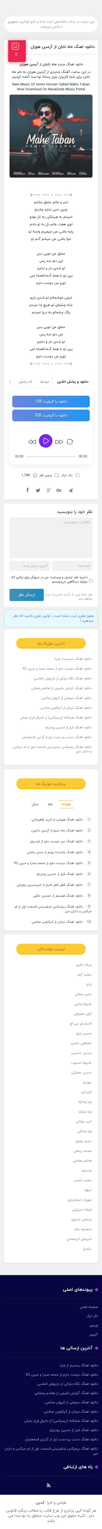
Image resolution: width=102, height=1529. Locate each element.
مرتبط (44, 381)
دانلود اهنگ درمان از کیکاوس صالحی (66, 708)
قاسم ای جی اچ (81, 1024)
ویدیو (94, 1325)
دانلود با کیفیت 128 (51, 401)
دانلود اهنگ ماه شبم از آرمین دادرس (60, 830)
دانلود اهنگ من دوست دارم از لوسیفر (60, 841)
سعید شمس (82, 1180)
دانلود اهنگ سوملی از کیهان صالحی (66, 698)
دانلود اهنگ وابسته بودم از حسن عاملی (58, 852)
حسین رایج (84, 1033)
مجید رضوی (83, 1141)
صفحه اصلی (89, 1307)
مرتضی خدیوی (81, 1219)
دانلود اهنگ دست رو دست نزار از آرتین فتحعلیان (57, 737)
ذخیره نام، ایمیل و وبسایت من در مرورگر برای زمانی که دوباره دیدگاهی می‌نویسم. (49, 579)
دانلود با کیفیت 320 (51, 415)
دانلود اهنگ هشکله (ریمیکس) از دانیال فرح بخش (56, 718)
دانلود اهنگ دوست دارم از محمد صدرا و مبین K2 (57, 669)
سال (35, 804)
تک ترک (67, 475)
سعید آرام (85, 975)
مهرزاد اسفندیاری (80, 1200)
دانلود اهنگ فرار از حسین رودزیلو (68, 727)
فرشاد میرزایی (82, 1210)
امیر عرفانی (84, 1121)
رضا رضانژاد (85, 1102)
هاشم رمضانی (82, 1161)
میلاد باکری (84, 965)
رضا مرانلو (85, 1112)
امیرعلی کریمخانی (79, 1239)
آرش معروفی (83, 1014)
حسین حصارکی (81, 1072)
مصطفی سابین (81, 1043)
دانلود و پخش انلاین (72, 381)
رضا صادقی (85, 1131)
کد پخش (25, 381)
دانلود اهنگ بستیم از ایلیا (73, 659)
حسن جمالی (83, 994)
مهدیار (87, 1082)
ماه (50, 804)
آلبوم (94, 1334)
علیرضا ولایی (83, 1004)
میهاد (88, 1190)
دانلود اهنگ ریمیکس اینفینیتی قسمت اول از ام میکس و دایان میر (52, 749)
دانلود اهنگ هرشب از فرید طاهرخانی (61, 820)
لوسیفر (87, 1170)
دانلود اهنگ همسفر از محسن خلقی (61, 896)
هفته (66, 804)
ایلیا (89, 984)
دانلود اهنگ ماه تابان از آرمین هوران (62, 47)
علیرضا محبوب (81, 1063)
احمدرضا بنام (83, 1229)
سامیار (87, 1249)
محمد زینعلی (82, 1151)
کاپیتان (86, 1092)
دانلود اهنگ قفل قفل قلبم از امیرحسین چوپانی (53, 885)
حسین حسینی (81, 1053)
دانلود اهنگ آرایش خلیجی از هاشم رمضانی (61, 688)
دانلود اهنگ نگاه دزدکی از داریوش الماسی (63, 678)
